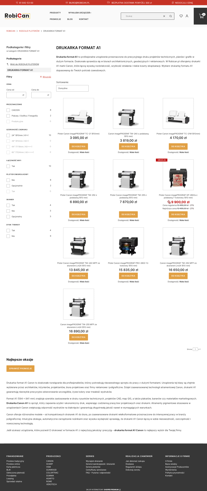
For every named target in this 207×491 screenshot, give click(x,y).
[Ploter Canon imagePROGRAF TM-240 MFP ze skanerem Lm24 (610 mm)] (78, 243)
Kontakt (83, 19)
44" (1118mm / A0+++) (22, 146)
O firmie (168, 461)
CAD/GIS (16, 110)
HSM (48, 467)
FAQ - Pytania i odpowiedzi (98, 472)
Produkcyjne (17, 121)
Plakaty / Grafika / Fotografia (25, 116)
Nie (13, 180)
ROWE (49, 481)
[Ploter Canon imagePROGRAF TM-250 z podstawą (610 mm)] (78, 175)
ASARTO (50, 478)
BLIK (8, 470)
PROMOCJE (55, 19)
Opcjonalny (17, 216)
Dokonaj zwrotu (133, 470)
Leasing (10, 478)
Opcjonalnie (17, 185)
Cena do (35, 90)
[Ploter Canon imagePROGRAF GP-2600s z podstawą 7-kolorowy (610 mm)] (178, 175)
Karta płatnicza (13, 467)
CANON (49, 461)
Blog (70, 19)
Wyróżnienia (171, 470)
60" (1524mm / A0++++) (23, 152)
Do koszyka (79, 146)
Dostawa (130, 464)
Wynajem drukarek (94, 461)
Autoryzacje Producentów (177, 467)
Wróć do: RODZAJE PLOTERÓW (24, 64)
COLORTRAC (52, 472)
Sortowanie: (62, 82)
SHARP (49, 464)
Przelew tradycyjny (15, 461)
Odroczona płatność (15, 472)
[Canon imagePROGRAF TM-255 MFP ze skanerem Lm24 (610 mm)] (78, 304)
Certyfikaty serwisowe (96, 470)
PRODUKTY (55, 12)
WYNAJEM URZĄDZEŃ (79, 12)
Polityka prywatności (174, 472)
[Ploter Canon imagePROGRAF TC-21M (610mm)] (178, 113)
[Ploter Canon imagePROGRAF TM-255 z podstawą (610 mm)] (128, 175)
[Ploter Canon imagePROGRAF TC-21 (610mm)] (78, 113)
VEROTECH (51, 484)
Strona (189, 349)
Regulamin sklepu (134, 467)
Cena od (10, 90)
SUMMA (50, 475)
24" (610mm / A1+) (20, 135)
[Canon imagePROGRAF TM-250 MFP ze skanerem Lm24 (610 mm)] (178, 243)
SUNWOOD (51, 470)
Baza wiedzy (171, 464)
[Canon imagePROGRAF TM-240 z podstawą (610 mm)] (128, 113)
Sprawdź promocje (20, 368)
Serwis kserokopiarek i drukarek (100, 464)
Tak (13, 166)
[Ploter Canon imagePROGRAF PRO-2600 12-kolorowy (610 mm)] (128, 243)
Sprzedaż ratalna (14, 481)
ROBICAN (10, 31)
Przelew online (13, 464)
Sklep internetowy (102, 490)
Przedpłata (11, 475)
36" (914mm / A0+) (20, 141)
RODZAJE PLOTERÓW (29, 31)
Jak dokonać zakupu (135, 461)
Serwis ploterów (93, 467)
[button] (171, 16)
